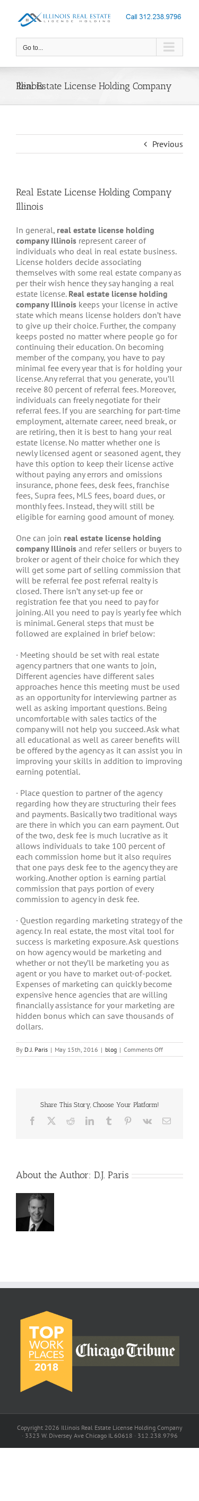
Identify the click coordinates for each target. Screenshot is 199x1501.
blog (111, 1049)
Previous (167, 144)
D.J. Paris (36, 1049)
